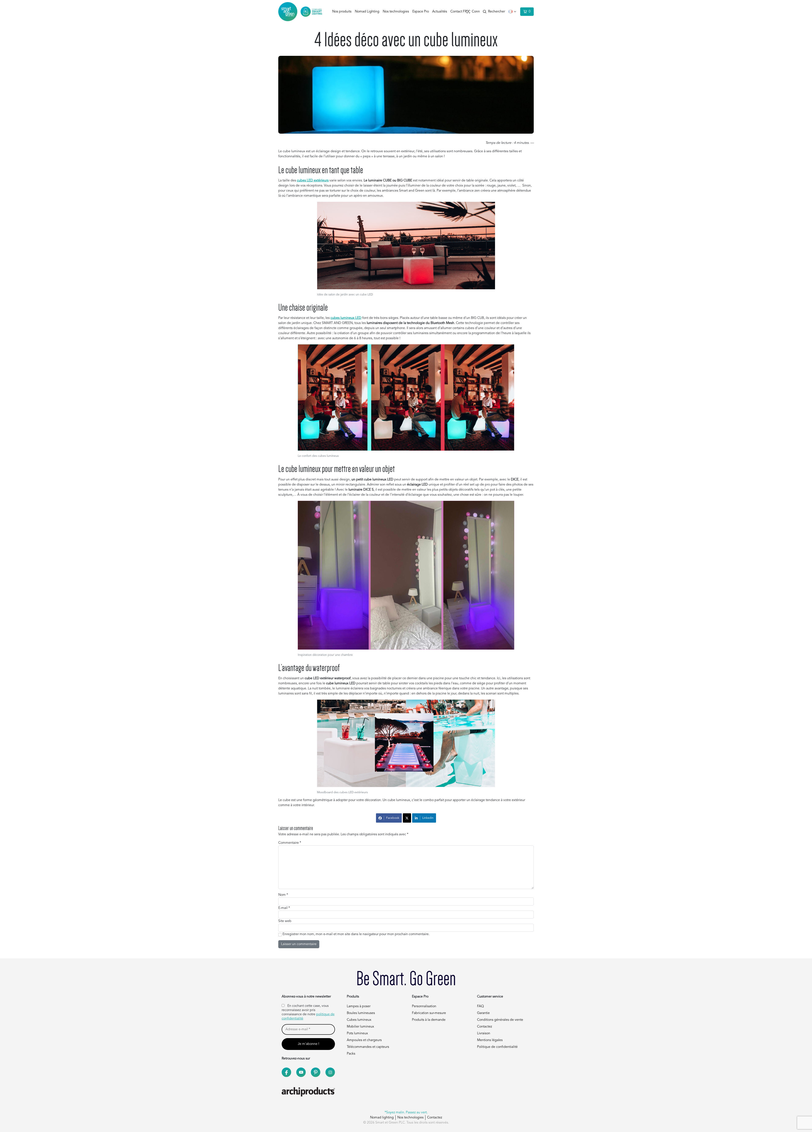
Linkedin (427, 817)
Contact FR (458, 11)
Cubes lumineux (359, 1020)
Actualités (439, 11)
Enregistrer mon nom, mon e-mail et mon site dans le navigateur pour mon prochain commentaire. (356, 934)
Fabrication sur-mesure (429, 1013)
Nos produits (341, 11)
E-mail (284, 908)
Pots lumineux (357, 1033)
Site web (284, 921)
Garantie (483, 1013)
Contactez (484, 1026)
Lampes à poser (358, 1006)
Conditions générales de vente (500, 1020)
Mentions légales (490, 1040)
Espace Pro (420, 11)
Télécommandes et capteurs (368, 1047)
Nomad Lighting (367, 11)
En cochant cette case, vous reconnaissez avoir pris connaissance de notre (308, 1012)
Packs (351, 1053)
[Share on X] (407, 818)
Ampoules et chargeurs (364, 1040)
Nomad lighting (382, 1117)
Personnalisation (424, 1006)
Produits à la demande (429, 1020)
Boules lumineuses (361, 1013)
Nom (283, 895)
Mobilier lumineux (360, 1026)
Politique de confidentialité (497, 1047)
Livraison (483, 1033)
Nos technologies (396, 11)
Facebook (392, 817)
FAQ (480, 1006)
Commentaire (289, 843)
